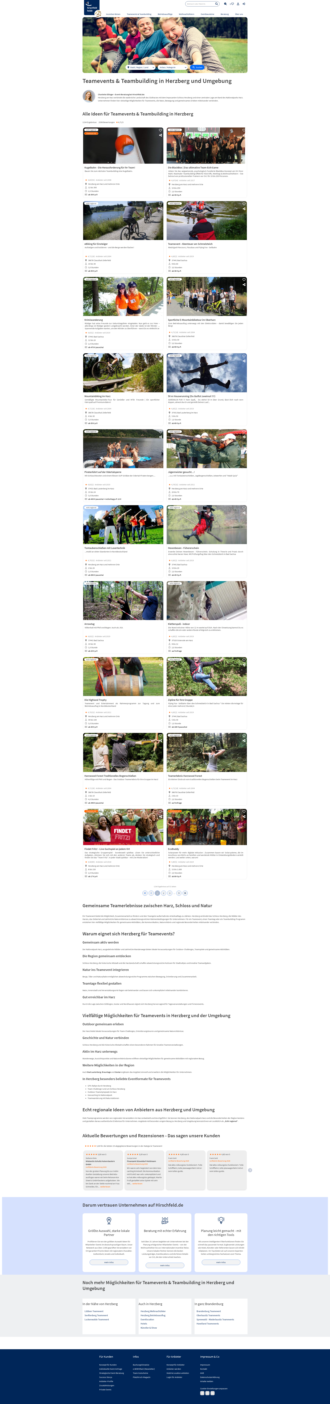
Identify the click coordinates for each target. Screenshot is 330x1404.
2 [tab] (111, 162)
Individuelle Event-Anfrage (110, 1369)
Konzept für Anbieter (176, 1364)
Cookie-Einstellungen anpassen (214, 1388)
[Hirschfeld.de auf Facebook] (202, 1393)
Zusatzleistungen (106, 1385)
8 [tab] (132, 162)
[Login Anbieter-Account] (243, 3)
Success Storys (105, 1377)
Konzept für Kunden (108, 1364)
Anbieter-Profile (106, 1381)
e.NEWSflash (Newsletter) (144, 1369)
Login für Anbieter (174, 1377)
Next (159, 146)
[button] (250, 1170)
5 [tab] (122, 162)
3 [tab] (115, 162)
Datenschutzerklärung (210, 1377)
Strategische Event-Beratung (111, 1373)
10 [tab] (138, 162)
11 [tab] (215, 162)
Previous (88, 146)
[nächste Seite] (179, 893)
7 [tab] (128, 162)
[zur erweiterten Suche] (225, 3)
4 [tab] (118, 162)
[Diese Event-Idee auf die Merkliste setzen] (160, 130)
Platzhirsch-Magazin (141, 1377)
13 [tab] (222, 162)
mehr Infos (109, 1262)
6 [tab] (125, 162)
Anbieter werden (174, 1369)
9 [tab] (135, 162)
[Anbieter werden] (238, 3)
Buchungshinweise (141, 1364)
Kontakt (203, 1369)
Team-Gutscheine (140, 1373)
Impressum (205, 1364)
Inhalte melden (206, 1381)
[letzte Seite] (185, 893)
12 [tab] (218, 162)
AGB (202, 1373)
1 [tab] (108, 162)
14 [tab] (225, 162)
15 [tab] (229, 162)
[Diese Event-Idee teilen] (160, 135)
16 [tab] (232, 162)
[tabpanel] (123, 145)
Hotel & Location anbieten (178, 1373)
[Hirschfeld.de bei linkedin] (213, 1393)
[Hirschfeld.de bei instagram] (207, 1393)
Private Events (105, 1389)
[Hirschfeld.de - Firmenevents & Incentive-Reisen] (92, 7)
